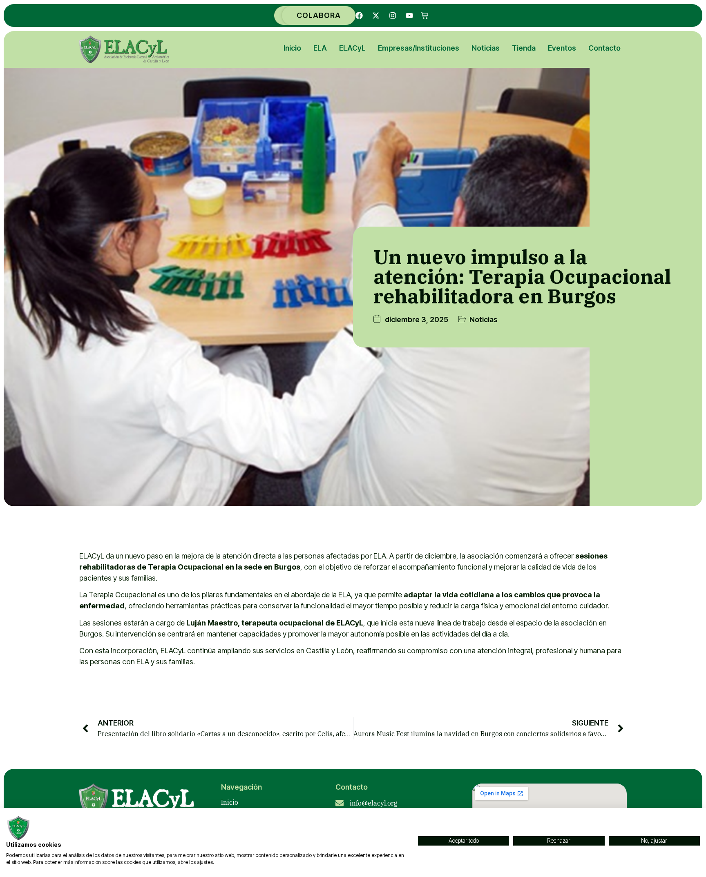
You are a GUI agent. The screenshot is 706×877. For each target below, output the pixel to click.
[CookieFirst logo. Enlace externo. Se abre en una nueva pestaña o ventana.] (18, 828)
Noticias (485, 48)
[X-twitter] (376, 15)
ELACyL (352, 48)
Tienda (524, 48)
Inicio (292, 48)
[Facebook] (359, 15)
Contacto (604, 48)
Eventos (562, 48)
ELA (320, 48)
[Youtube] (409, 15)
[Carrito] (424, 15)
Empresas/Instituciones (418, 48)
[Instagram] (392, 15)
